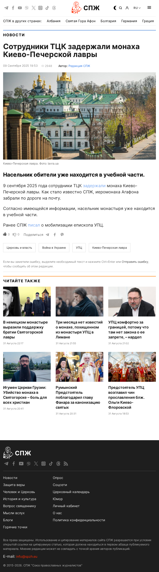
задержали (94, 185)
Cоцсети (60, 485)
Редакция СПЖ (79, 66)
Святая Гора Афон (80, 21)
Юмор (58, 499)
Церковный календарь (71, 492)
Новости (14, 35)
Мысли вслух (14, 513)
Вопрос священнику (19, 506)
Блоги (8, 520)
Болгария (108, 21)
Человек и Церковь (19, 492)
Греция (148, 21)
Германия (129, 21)
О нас (57, 513)
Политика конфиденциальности (79, 520)
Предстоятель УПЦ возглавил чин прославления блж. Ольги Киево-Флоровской (126, 397)
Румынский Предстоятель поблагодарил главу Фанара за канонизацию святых (78, 397)
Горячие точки (15, 527)
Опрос (58, 478)
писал (34, 225)
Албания (53, 21)
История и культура (19, 499)
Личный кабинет (66, 506)
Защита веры (14, 485)
